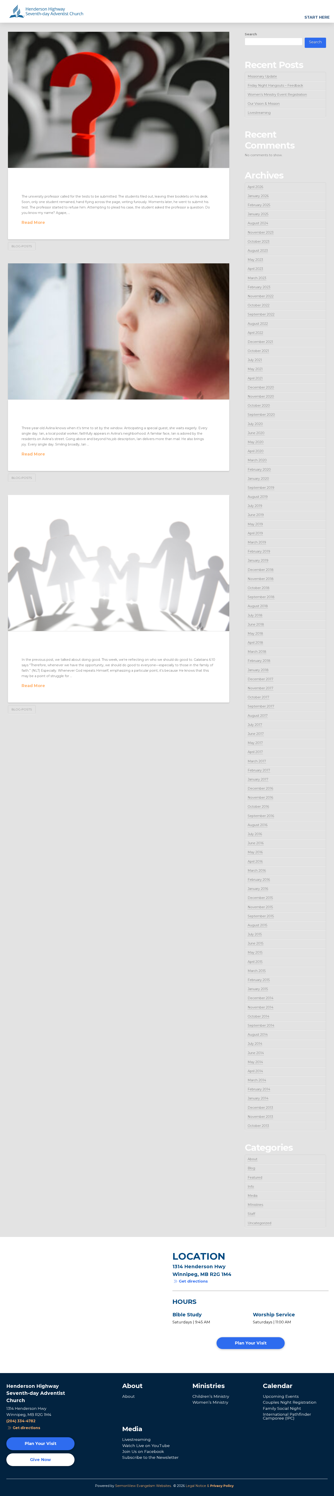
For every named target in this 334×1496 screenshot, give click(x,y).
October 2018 (258, 588)
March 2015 (257, 971)
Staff (251, 1214)
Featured (255, 1177)
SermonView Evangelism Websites (143, 1486)
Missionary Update (262, 76)
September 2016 (261, 816)
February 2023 (259, 287)
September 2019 (261, 488)
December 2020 (261, 387)
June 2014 (256, 1053)
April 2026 (255, 187)
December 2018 (261, 570)
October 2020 (259, 406)
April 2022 (255, 333)
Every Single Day (54, 417)
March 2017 (257, 761)
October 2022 (258, 305)
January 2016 (258, 889)
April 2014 (255, 1071)
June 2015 (255, 943)
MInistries (255, 1205)
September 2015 (261, 916)
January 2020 (258, 479)
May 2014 (255, 1062)
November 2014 (260, 1007)
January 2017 (258, 779)
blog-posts (22, 246)
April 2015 (255, 962)
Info (251, 1187)
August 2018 (258, 606)
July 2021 (255, 360)
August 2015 (257, 925)
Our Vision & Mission (264, 104)
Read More (33, 222)
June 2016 (256, 843)
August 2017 (258, 716)
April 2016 (255, 861)
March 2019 (257, 542)
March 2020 (257, 460)
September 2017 (261, 706)
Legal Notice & (210, 1486)
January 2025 (258, 214)
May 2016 (255, 852)
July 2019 (255, 506)
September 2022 (261, 314)
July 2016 (255, 834)
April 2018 (255, 643)
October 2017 (258, 697)
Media (252, 1196)
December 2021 (260, 342)
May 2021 (255, 369)
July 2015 (255, 934)
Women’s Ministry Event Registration (277, 95)
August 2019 (258, 497)
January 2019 (258, 560)
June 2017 (256, 734)
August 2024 (258, 223)
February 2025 (259, 205)
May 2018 (255, 634)
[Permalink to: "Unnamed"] (118, 100)
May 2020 (256, 442)
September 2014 (261, 1025)
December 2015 (260, 898)
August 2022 (258, 324)
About (252, 1159)
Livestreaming (259, 113)
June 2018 (256, 624)
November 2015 (260, 907)
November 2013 (260, 1117)
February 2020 (259, 470)
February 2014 (259, 1089)
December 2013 (260, 1108)
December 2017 (260, 679)
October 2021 (258, 351)
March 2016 (257, 871)
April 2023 (255, 269)
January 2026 (258, 196)
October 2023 (258, 242)
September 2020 (261, 415)
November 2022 (261, 296)
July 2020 (255, 424)
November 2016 (260, 798)
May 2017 (255, 743)
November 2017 (260, 688)
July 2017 (255, 725)
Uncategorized (259, 1223)
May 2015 (255, 952)
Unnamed (41, 186)
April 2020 (256, 451)
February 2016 (259, 880)
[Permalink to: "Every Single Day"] (118, 331)
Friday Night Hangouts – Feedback (275, 85)
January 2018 (258, 670)
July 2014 (255, 1044)
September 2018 (261, 597)
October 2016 (258, 807)
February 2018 (259, 661)
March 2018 (257, 652)
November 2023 (261, 232)
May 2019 (255, 524)
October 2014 (258, 1016)
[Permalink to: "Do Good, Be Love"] (118, 563)
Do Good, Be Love (56, 649)
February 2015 (259, 980)
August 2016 (257, 825)
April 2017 (255, 752)
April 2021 (255, 378)
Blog (251, 1168)
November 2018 (261, 579)
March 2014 (257, 1080)
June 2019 (256, 515)
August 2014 (258, 1035)
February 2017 (259, 770)
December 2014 (260, 998)
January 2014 (258, 1098)
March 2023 (257, 278)
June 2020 (256, 433)
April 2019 (255, 533)
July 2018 (255, 615)
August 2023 (258, 251)
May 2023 (255, 260)
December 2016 (260, 788)
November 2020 (261, 396)
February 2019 (259, 551)
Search (251, 34)
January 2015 (258, 989)
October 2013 (258, 1126)
